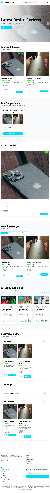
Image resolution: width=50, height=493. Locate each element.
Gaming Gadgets (29, 459)
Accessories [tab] (24, 232)
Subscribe (37, 476)
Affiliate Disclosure (5, 479)
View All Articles (43, 292)
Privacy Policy (3, 475)
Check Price (18, 91)
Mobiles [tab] (4, 232)
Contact (2, 473)
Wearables (28, 461)
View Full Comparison (12, 133)
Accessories (28, 463)
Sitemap (2, 481)
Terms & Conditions (5, 477)
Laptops (27, 457)
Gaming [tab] (18, 232)
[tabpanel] (25, 257)
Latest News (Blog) (5, 469)
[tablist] (14, 232)
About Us (3, 471)
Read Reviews (6, 27)
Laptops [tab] (11, 232)
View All (44, 341)
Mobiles (27, 455)
